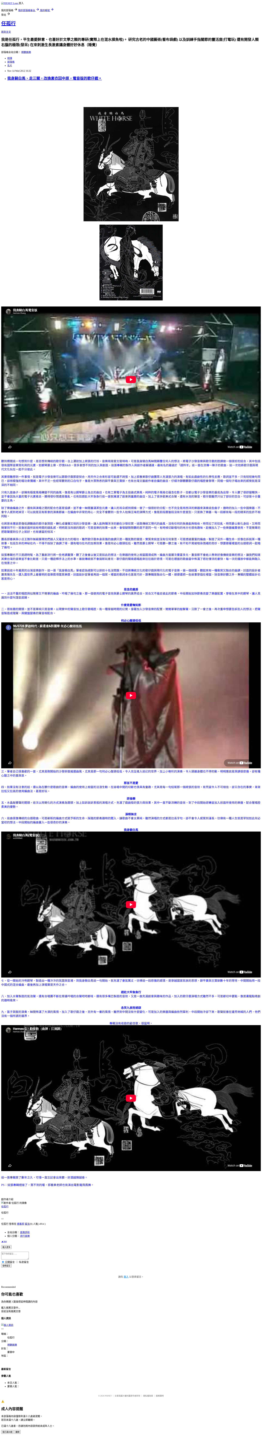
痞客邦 (20, 1224)
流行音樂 (25, 1236)
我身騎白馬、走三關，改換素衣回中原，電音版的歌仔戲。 (54, 78)
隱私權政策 (148, 1396)
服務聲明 (160, 1396)
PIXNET (108, 1396)
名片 (9, 65)
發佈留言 (6, 1266)
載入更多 (6, 1247)
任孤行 (8, 23)
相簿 (9, 58)
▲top (4, 1241)
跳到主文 (6, 32)
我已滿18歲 (7, 1432)
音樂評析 (25, 1232)
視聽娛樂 (26, 52)
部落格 (11, 62)
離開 (17, 1432)
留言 (27, 1224)
